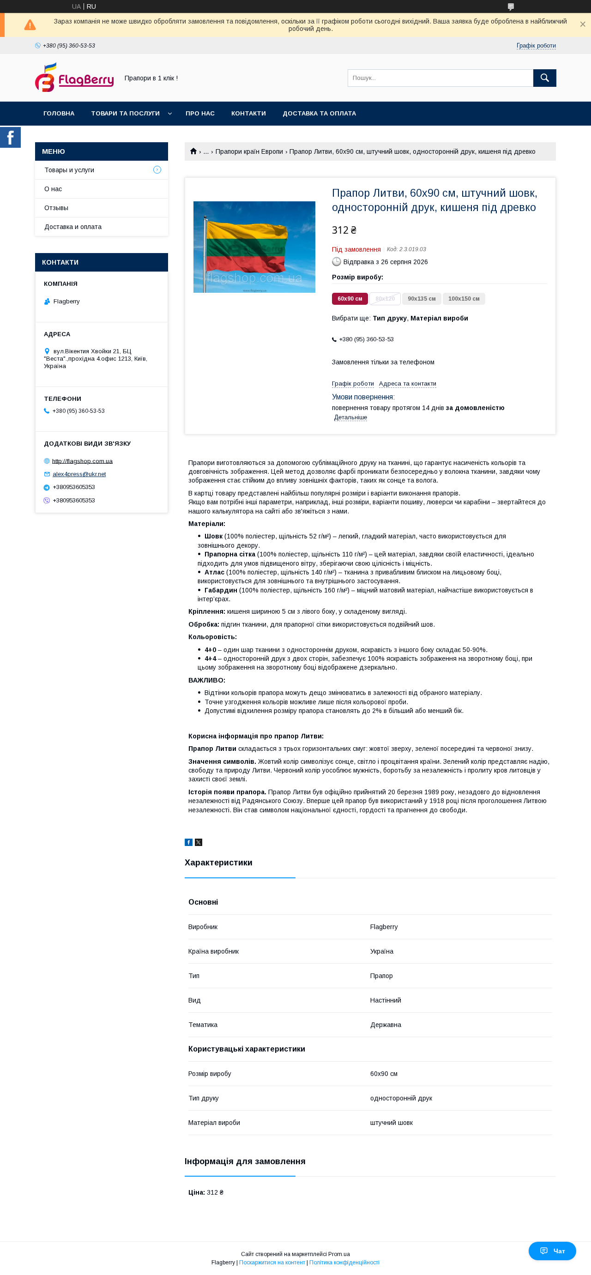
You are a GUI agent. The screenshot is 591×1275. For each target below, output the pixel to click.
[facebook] (189, 843)
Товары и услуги (69, 170)
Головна (58, 113)
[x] (198, 843)
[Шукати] (544, 78)
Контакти (248, 113)
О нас (53, 189)
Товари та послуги (125, 113)
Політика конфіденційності (344, 1262)
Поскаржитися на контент (272, 1262)
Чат (559, 1251)
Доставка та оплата (319, 113)
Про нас (200, 113)
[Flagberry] (74, 89)
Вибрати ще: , (400, 318)
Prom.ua (339, 1254)
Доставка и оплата (73, 226)
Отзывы (56, 207)
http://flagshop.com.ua (82, 460)
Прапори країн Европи (249, 151)
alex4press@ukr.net (79, 474)
